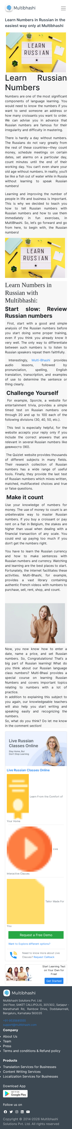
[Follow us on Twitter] (11, 1112)
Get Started (54, 981)
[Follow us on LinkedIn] (22, 1112)
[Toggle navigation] (63, 8)
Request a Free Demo (36, 935)
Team (7, 1041)
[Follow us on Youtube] (28, 1112)
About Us (10, 1036)
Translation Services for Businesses (29, 1067)
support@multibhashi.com (20, 1024)
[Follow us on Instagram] (17, 1112)
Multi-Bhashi (41, 360)
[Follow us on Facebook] (5, 1112)
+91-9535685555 (14, 1020)
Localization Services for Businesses (30, 1076)
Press (7, 1046)
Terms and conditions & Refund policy (31, 1051)
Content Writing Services (22, 1072)
